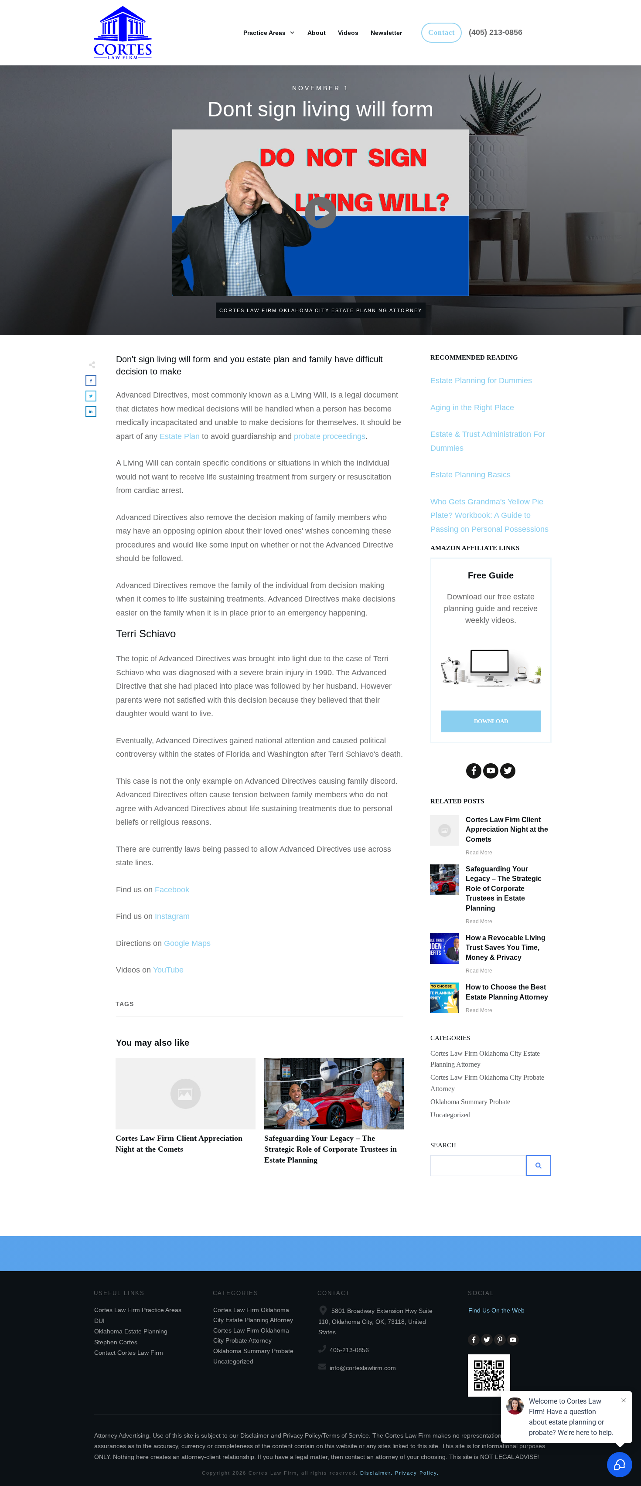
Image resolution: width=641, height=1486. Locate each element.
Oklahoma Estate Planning (130, 1331)
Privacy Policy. (417, 1473)
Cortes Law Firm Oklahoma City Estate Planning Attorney (485, 1059)
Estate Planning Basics (470, 474)
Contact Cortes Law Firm (128, 1352)
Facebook (172, 889)
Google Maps (187, 943)
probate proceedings (329, 436)
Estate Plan (180, 436)
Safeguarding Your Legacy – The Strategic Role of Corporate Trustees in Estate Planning (334, 1116)
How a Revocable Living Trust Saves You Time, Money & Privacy (506, 947)
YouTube (168, 970)
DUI (99, 1320)
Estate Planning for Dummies (481, 380)
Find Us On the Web (496, 1310)
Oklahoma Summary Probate (470, 1101)
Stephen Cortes (115, 1342)
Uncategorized (450, 1115)
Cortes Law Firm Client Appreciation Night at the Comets (186, 1116)
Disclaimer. (376, 1473)
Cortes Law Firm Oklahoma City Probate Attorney (487, 1083)
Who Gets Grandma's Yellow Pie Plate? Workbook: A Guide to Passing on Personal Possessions (489, 515)
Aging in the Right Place (472, 407)
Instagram (172, 916)
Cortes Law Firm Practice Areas (137, 1309)
